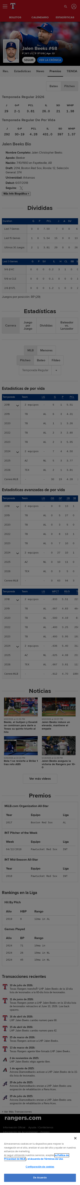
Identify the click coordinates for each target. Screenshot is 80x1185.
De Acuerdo (40, 1177)
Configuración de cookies (40, 1166)
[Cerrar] (75, 1138)
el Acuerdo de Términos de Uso (45, 1159)
